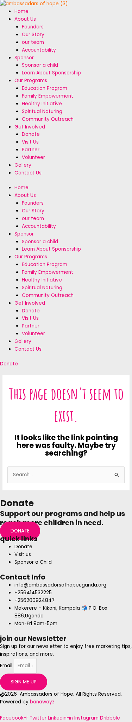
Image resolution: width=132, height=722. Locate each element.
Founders (33, 27)
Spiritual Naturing (42, 111)
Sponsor (24, 57)
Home (21, 11)
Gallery (22, 165)
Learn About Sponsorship (51, 72)
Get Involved (29, 127)
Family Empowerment (47, 96)
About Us (25, 19)
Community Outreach (48, 119)
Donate (31, 134)
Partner (30, 149)
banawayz (42, 701)
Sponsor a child (40, 65)
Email (7, 665)
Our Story (33, 34)
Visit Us (30, 142)
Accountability (39, 50)
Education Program (44, 88)
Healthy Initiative (42, 103)
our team (33, 42)
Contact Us (28, 173)
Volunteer (33, 157)
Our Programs (30, 80)
